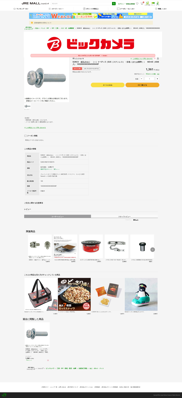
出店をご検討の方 (124, 387)
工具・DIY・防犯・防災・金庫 (66, 368)
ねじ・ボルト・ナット (97, 368)
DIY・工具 (55, 28)
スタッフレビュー (124, 216)
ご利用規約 (97, 387)
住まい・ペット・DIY (42, 28)
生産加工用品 (83, 368)
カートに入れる (107, 85)
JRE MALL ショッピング (28, 28)
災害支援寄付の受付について (42, 23)
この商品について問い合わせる (143, 59)
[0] (141, 3)
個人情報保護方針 (135, 387)
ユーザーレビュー (58, 216)
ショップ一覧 (53, 387)
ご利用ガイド (45, 387)
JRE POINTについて (72, 387)
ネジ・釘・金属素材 (67, 28)
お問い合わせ (62, 387)
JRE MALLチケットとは (86, 387)
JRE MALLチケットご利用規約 (109, 387)
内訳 (158, 74)
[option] (46, 79)
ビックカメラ (50, 368)
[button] (152, 249)
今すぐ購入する (142, 85)
